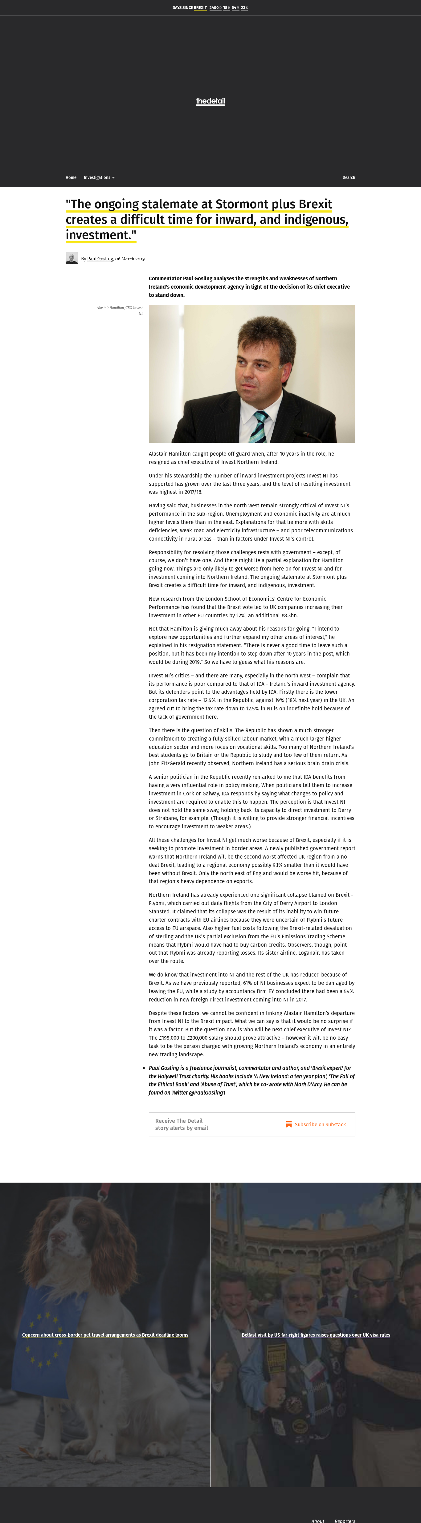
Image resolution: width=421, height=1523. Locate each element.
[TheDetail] (210, 98)
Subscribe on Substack (320, 1124)
